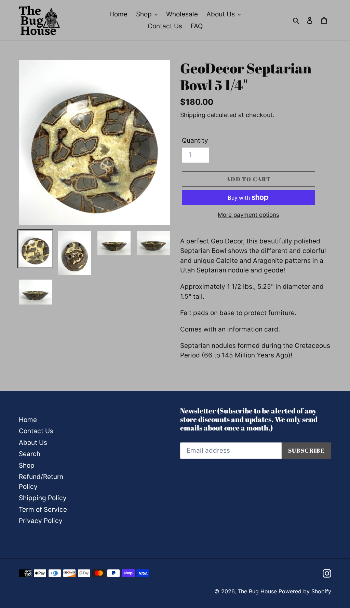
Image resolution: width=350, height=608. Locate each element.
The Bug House (257, 591)
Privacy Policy (41, 521)
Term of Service (43, 509)
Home (28, 420)
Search (29, 454)
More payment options (248, 214)
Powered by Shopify (305, 591)
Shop (27, 465)
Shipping (192, 114)
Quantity (195, 140)
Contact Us (36, 431)
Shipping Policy (43, 498)
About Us (33, 443)
